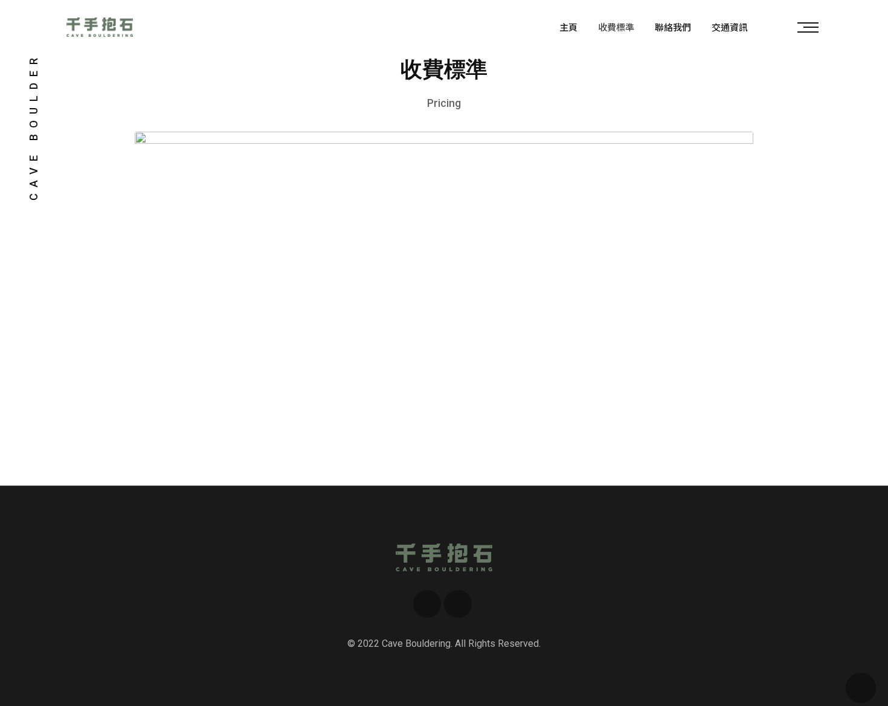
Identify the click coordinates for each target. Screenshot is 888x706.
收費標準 (616, 27)
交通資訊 (730, 27)
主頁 (568, 27)
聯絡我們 (673, 27)
